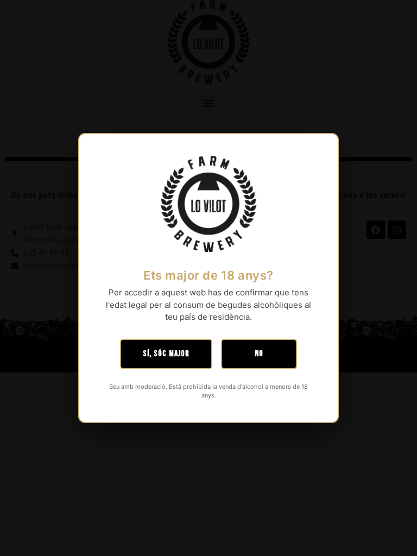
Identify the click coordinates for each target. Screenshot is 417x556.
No (259, 354)
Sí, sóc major (166, 354)
